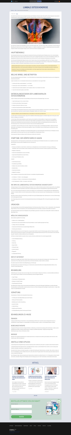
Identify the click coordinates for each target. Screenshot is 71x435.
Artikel (35, 425)
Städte (31, 425)
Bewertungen (26, 425)
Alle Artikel (35, 395)
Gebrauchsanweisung (18, 425)
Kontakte (44, 425)
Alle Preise (49, 425)
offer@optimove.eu (12, 430)
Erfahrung (11, 425)
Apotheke (39, 425)
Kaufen (21, 417)
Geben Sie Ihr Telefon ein (15, 409)
